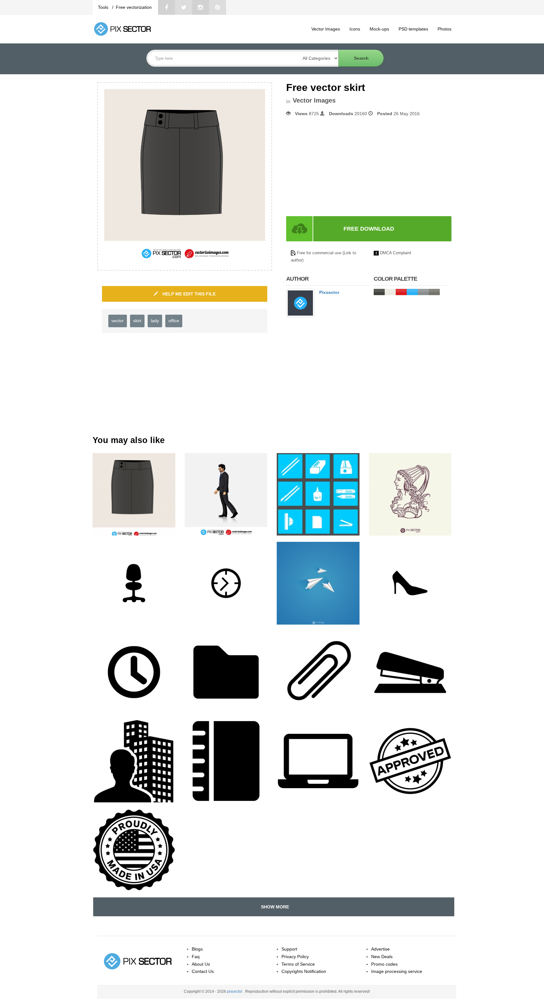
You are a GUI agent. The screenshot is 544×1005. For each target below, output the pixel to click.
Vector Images (325, 28)
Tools (104, 7)
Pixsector (329, 292)
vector (117, 320)
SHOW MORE (273, 906)
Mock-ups (379, 28)
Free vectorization (134, 7)
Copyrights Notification (303, 971)
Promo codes (384, 964)
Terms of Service (298, 964)
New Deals (382, 956)
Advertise (380, 949)
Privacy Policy (295, 956)
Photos (444, 28)
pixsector (235, 991)
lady (155, 320)
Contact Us (203, 971)
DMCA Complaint (395, 252)
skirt (137, 320)
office (173, 320)
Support (289, 949)
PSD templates (413, 28)
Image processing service (396, 971)
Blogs (197, 949)
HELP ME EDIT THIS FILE (188, 293)
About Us (201, 964)
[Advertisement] (339, 166)
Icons (354, 28)
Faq (196, 956)
